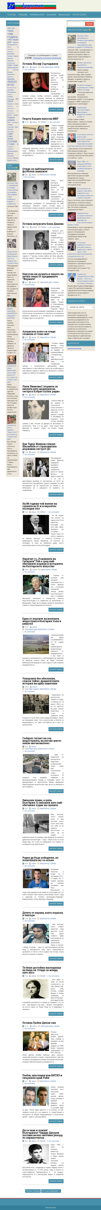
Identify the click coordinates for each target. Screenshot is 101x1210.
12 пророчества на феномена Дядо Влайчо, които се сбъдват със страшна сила (12, 256)
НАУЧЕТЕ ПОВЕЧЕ (56, 109)
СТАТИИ (11, 15)
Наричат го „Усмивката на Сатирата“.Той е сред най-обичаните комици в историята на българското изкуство (42, 562)
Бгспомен (52, 1208)
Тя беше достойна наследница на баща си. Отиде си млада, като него (41, 970)
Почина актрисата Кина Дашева (42, 223)
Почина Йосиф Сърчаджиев (40, 63)
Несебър (10, 90)
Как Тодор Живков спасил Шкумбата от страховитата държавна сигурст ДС (39, 446)
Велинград (11, 63)
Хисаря (9, 158)
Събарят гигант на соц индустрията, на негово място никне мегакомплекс (41, 741)
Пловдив (10, 99)
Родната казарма (11, 118)
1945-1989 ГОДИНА (32, 689)
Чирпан (15, 158)
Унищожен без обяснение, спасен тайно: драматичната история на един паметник (40, 681)
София (10, 134)
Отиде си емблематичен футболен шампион (38, 170)
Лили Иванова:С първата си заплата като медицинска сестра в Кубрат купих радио (41, 389)
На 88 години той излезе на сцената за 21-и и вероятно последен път (39, 506)
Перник (9, 94)
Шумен (9, 160)
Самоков (15, 122)
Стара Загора (10, 137)
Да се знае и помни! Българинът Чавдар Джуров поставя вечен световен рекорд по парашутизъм (42, 1134)
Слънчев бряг (12, 127)
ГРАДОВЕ (22, 15)
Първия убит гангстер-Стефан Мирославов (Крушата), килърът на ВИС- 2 (84, 112)
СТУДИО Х (12, 144)
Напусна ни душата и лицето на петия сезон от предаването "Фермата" (42, 276)
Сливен (10, 125)
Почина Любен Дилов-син (39, 1022)
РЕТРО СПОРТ (80, 15)
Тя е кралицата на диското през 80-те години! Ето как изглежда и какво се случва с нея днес (85, 193)
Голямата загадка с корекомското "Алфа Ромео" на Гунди (85, 87)
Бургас (15, 42)
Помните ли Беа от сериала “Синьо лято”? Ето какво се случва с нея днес (12, 432)
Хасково (10, 156)
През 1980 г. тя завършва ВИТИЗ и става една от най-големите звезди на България (84, 166)
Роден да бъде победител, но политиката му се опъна (40, 859)
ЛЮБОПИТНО (44, 337)
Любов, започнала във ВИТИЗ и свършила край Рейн (42, 1076)
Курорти (10, 79)
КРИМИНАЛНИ (37, 15)
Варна (16, 56)
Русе (9, 122)
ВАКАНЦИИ (64, 15)
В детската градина (12, 49)
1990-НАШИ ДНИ (46, 67)
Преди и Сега (12, 104)
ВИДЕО (10, 65)
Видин (16, 65)
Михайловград (11, 87)
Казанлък (10, 74)
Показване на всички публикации (47, 58)
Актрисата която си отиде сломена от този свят (38, 333)
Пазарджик (11, 92)
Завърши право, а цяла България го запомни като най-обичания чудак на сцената (42, 802)
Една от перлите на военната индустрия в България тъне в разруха (41, 621)
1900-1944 (11, 28)
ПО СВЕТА (12, 100)
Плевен (10, 97)
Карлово (10, 77)
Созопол (10, 132)
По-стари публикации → (51, 1191)
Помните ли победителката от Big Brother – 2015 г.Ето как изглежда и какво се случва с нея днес (85, 278)
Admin (34, 67)
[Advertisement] (43, 37)
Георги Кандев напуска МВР (40, 118)
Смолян (10, 129)
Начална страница (33, 1191)
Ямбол (15, 160)
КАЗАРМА (51, 15)
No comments (30, 69)
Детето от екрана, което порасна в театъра (42, 914)
